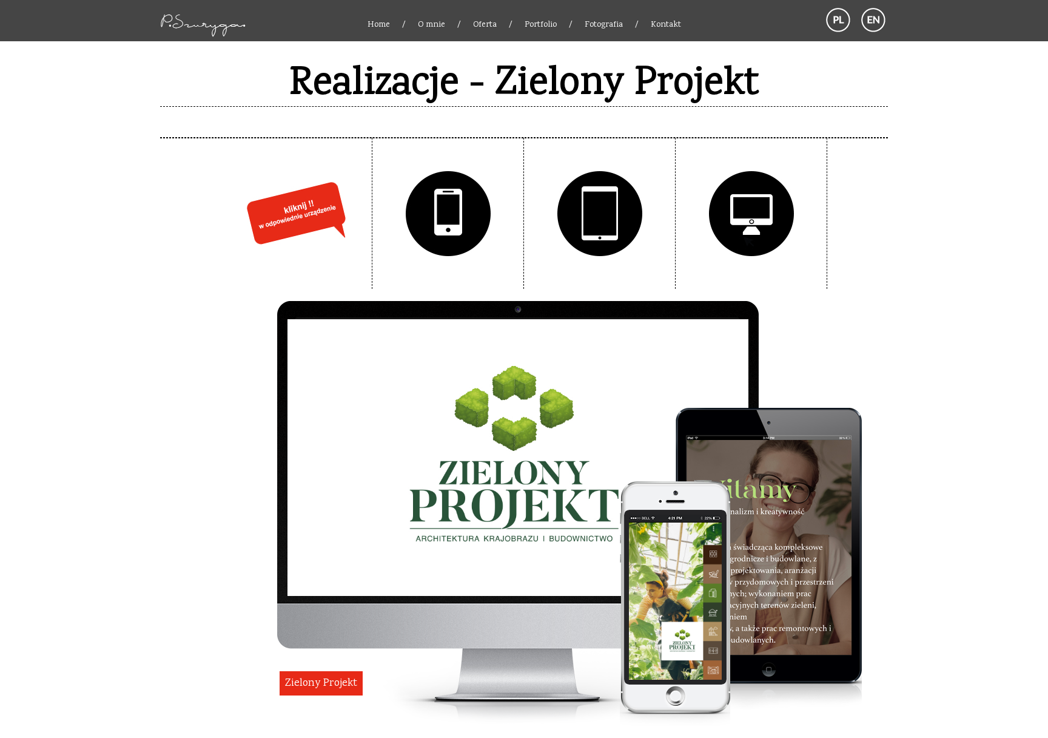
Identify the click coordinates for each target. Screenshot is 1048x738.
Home (379, 25)
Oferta (485, 25)
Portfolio (541, 25)
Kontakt (666, 25)
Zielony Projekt (321, 683)
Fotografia (604, 25)
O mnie (431, 25)
